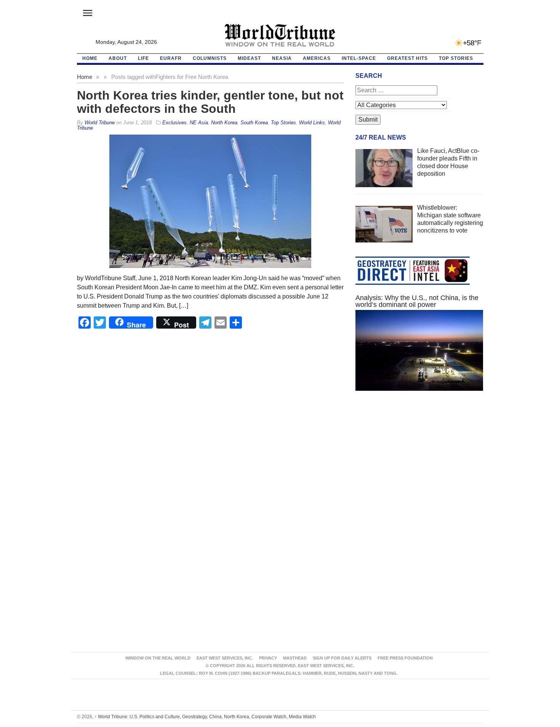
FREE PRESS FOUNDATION (405, 658)
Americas (317, 58)
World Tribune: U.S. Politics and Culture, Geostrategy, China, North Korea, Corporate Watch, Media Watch (205, 716)
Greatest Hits (407, 58)
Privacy (268, 658)
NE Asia (199, 122)
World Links (312, 122)
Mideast (249, 58)
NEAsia (282, 58)
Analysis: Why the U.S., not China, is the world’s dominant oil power (416, 301)
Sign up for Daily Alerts (342, 658)
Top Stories (456, 58)
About (118, 58)
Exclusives (174, 122)
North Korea (224, 122)
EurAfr (171, 58)
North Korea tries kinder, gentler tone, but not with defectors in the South (210, 102)
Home (84, 77)
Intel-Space (359, 58)
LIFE (143, 58)
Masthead (295, 658)
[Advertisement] (419, 469)
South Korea (254, 122)
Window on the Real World (157, 658)
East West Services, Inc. (225, 658)
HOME (90, 58)
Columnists (210, 58)
